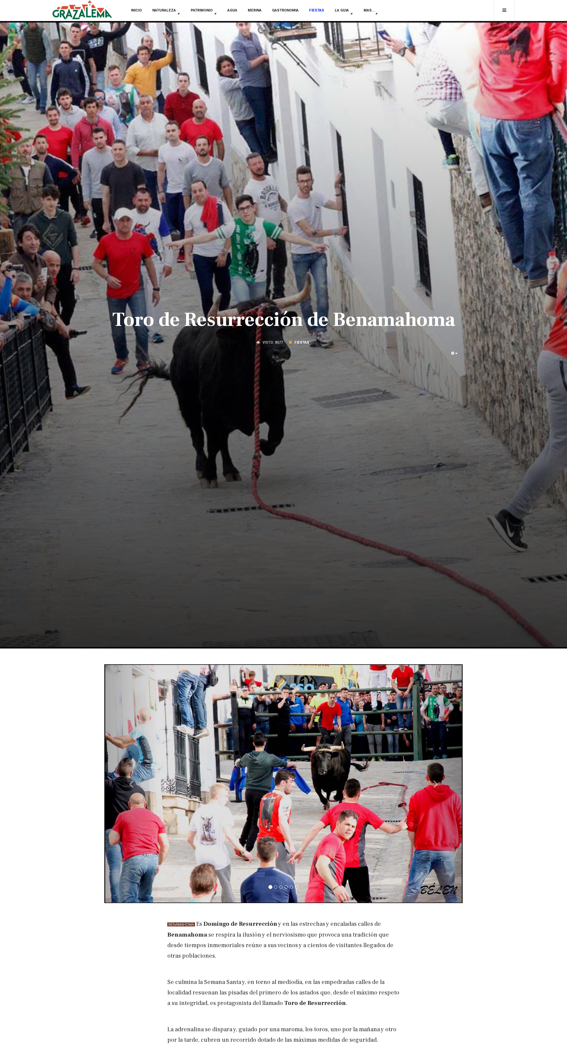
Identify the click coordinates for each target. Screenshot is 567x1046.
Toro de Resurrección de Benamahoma (283, 319)
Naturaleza (164, 10)
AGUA (232, 10)
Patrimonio (202, 10)
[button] (131, 783)
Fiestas (316, 10)
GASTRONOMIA (285, 10)
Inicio (136, 10)
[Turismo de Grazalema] (82, 10)
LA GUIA (342, 10)
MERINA (255, 10)
